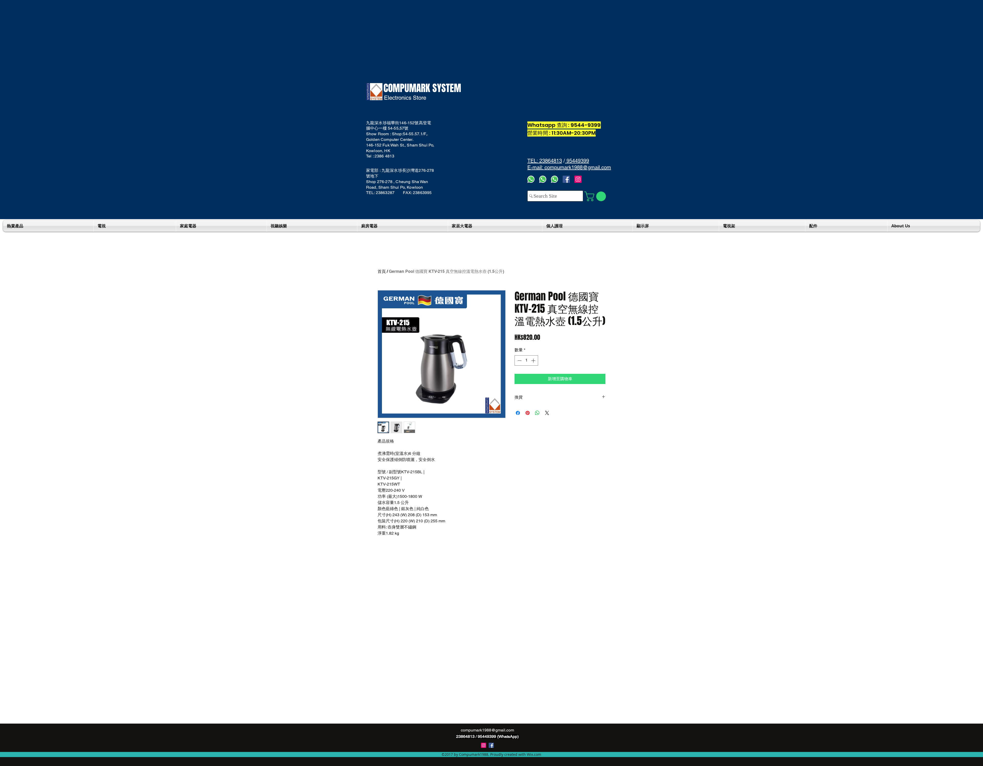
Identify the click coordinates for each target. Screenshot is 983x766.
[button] (596, 196)
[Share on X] (547, 413)
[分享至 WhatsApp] (537, 413)
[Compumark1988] (491, 745)
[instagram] (483, 745)
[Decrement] (518, 360)
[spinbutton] (526, 360)
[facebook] (566, 179)
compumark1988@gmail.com (487, 730)
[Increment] (533, 360)
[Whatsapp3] (531, 179)
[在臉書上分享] (518, 413)
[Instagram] (578, 179)
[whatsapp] (554, 179)
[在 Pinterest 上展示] (528, 413)
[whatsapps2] (542, 179)
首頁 (382, 271)
